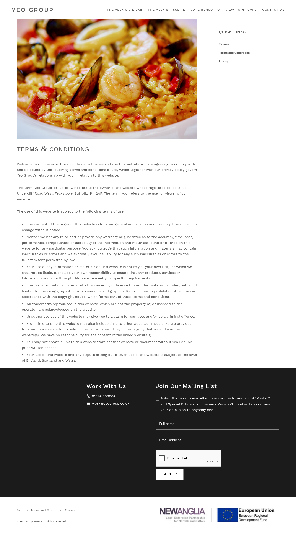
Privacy (223, 61)
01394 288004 (103, 396)
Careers (224, 44)
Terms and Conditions (234, 52)
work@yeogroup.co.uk (110, 403)
